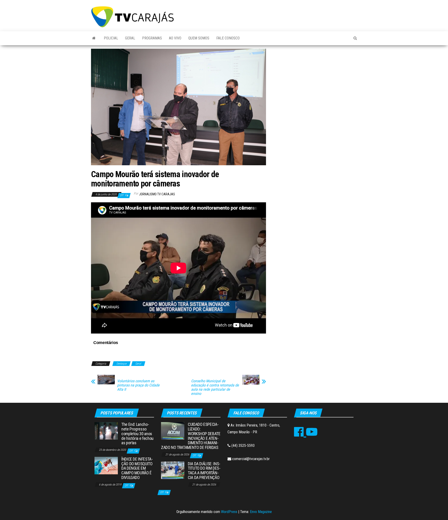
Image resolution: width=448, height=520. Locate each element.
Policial (111, 38)
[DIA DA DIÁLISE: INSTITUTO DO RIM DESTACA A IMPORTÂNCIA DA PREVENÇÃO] (172, 470)
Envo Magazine (261, 512)
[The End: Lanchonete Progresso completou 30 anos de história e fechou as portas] (106, 430)
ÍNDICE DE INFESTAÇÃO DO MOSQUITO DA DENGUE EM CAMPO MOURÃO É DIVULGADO (137, 468)
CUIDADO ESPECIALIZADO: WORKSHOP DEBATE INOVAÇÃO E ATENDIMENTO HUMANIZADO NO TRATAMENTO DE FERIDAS (190, 436)
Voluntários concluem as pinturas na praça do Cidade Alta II (138, 385)
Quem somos (198, 38)
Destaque (121, 363)
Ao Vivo (175, 38)
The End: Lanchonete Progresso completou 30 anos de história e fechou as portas (137, 433)
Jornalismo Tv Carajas (157, 194)
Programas (152, 38)
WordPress (229, 512)
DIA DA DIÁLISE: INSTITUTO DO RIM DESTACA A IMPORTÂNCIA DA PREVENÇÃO (204, 470)
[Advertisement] (315, 83)
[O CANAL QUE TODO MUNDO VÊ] (94, 38)
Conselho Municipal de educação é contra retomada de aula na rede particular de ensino (215, 387)
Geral (130, 38)
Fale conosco (228, 38)
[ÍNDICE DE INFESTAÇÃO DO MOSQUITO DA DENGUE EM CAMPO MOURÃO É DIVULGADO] (106, 465)
